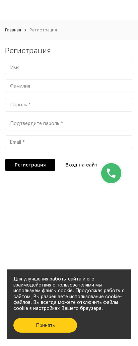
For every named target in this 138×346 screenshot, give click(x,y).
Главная (13, 29)
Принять (45, 325)
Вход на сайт (81, 164)
